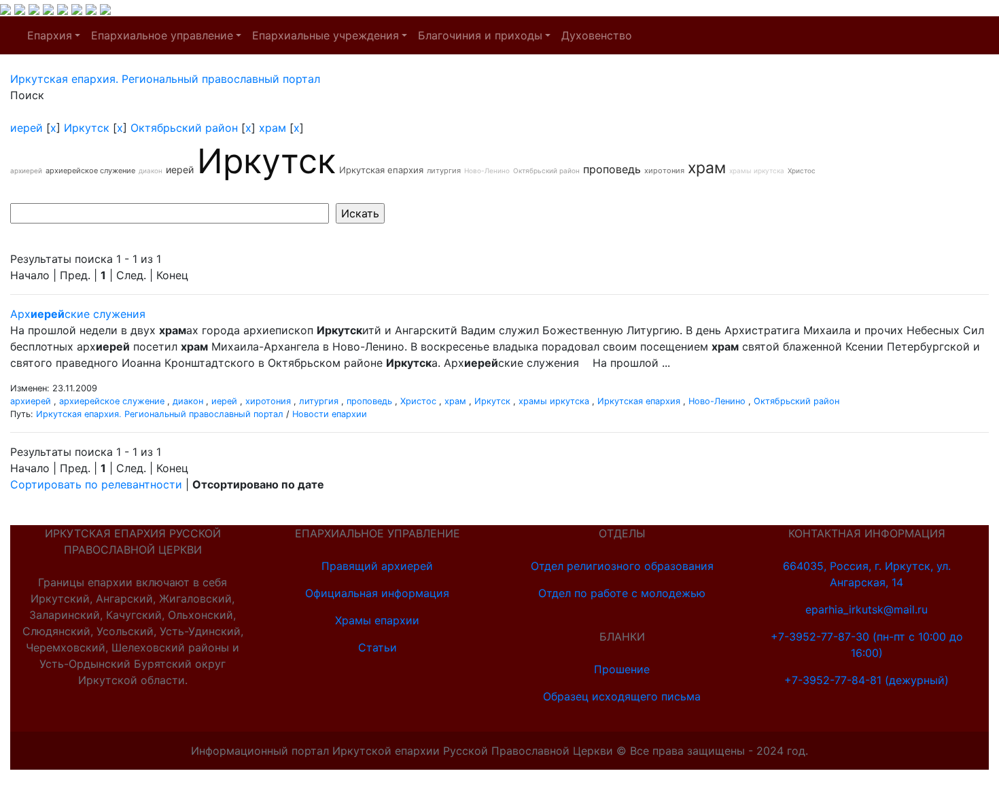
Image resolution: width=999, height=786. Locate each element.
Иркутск (86, 128)
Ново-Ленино (487, 170)
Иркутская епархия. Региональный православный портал (159, 414)
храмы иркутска (756, 170)
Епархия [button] (49, 35)
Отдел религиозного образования (622, 566)
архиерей (26, 170)
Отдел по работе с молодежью (621, 593)
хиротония (664, 170)
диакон (150, 170)
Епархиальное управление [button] (162, 35)
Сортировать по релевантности (96, 484)
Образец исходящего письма (622, 696)
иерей (26, 128)
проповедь (612, 169)
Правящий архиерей (377, 566)
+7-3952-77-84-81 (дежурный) (866, 680)
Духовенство (596, 35)
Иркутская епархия (381, 169)
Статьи (377, 647)
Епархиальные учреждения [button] (325, 35)
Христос (802, 170)
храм (272, 128)
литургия (444, 170)
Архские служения (77, 314)
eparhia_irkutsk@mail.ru (866, 609)
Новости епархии (329, 414)
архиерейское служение (90, 170)
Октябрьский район (184, 128)
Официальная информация (377, 593)
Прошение (622, 669)
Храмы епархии (377, 620)
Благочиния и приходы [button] (480, 35)
